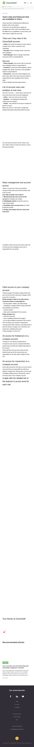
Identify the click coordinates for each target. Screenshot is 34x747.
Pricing (17, 704)
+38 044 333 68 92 (17, 726)
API (17, 719)
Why (17, 701)
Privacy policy (17, 713)
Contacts (17, 707)
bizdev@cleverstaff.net (17, 729)
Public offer (17, 716)
